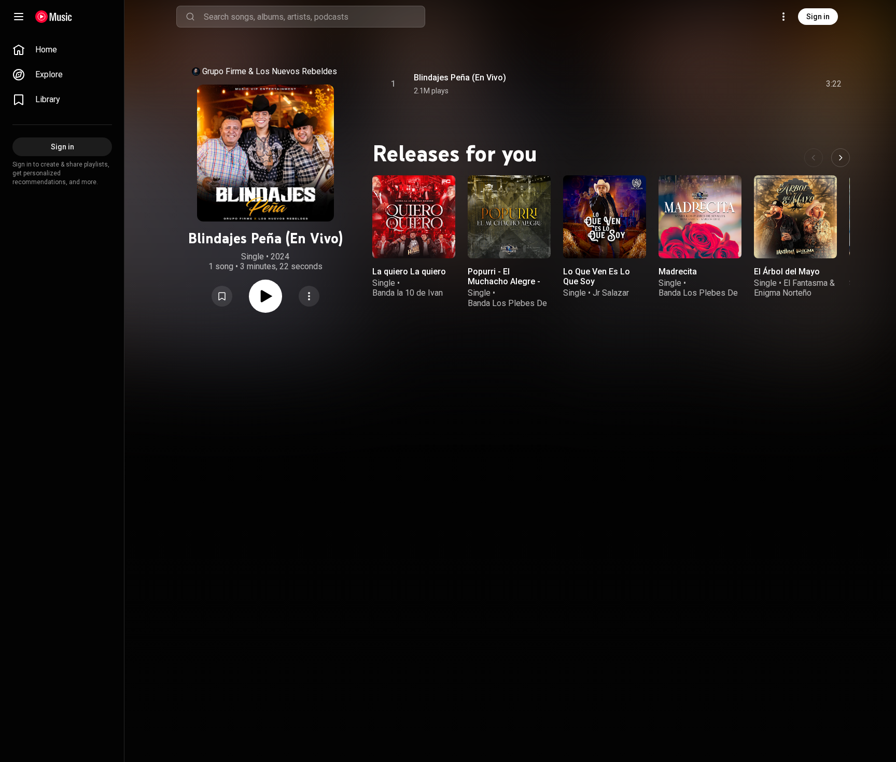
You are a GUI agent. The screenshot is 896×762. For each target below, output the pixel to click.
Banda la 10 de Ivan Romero (407, 298)
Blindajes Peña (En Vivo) (460, 77)
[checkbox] (834, 84)
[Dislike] (775, 84)
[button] (222, 296)
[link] (62, 49)
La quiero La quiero (409, 271)
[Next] (840, 157)
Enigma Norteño (782, 293)
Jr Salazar (611, 293)
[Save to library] (222, 296)
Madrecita (678, 271)
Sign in (818, 16)
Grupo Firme (224, 71)
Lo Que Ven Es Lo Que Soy (596, 276)
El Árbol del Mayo (787, 271)
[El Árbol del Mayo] (795, 216)
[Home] (53, 16)
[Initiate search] (190, 16)
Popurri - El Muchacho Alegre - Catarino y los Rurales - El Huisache (508, 287)
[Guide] (18, 16)
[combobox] (314, 16)
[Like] (755, 84)
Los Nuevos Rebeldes (296, 71)
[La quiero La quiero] (413, 216)
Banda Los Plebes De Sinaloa (507, 308)
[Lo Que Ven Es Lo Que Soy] (604, 216)
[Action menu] (309, 296)
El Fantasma (805, 283)
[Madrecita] (700, 216)
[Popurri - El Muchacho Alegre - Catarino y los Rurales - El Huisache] (509, 216)
